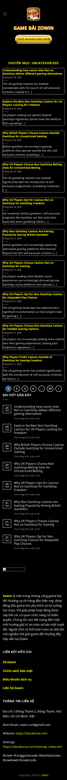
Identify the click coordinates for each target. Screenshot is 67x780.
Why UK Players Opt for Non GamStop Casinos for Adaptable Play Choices (33, 296)
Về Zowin (9, 662)
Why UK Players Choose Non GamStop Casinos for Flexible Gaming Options (33, 327)
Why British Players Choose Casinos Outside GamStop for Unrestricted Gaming (31, 134)
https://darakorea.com (31, 733)
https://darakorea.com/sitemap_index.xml (32, 747)
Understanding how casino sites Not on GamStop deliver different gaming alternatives (32, 72)
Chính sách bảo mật (18, 671)
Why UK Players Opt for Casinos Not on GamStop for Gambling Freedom (28, 201)
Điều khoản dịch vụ (17, 679)
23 (50, 388)
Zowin (45, 775)
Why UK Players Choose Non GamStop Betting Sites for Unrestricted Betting (32, 166)
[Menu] (5, 13)
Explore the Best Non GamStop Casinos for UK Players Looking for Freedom (32, 103)
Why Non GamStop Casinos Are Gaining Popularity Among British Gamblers (28, 233)
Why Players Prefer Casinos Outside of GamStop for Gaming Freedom (27, 358)
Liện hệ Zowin (13, 688)
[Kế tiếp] (58, 389)
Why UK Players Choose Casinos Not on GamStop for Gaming (28, 264)
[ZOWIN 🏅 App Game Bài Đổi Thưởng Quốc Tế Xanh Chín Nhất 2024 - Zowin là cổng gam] (33, 13)
